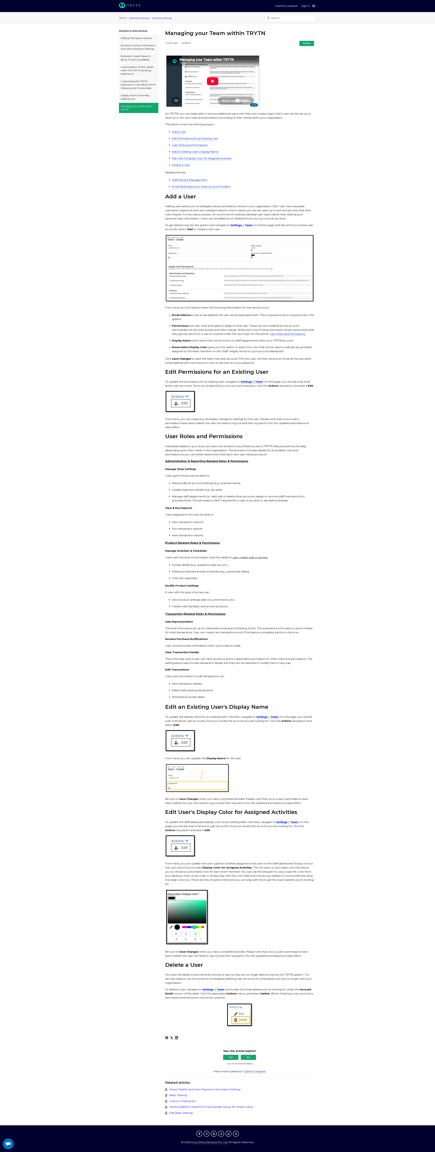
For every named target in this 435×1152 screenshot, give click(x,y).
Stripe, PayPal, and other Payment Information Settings (205, 1089)
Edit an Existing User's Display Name (195, 151)
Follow (306, 43)
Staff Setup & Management (189, 180)
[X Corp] (171, 1037)
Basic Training (178, 1095)
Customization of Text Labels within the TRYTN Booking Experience (137, 70)
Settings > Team (241, 225)
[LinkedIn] (176, 1037)
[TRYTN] (129, 6)
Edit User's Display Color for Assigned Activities (201, 158)
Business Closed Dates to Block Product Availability (136, 58)
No (248, 1057)
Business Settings (139, 18)
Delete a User (181, 165)
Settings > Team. (252, 381)
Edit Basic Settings (181, 1112)
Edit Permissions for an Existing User (195, 138)
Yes (231, 1057)
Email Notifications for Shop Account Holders (201, 186)
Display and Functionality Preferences (135, 97)
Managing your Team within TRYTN (137, 108)
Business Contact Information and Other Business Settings (138, 47)
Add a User (179, 131)
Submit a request (286, 5)
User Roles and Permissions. (287, 334)
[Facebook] (166, 1037)
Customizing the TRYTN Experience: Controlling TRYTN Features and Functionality (138, 85)
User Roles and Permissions (189, 145)
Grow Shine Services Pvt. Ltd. (209, 1142)
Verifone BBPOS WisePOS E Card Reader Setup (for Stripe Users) (211, 1106)
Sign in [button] (305, 5)
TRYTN (122, 18)
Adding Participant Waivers (136, 38)
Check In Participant (182, 1101)
